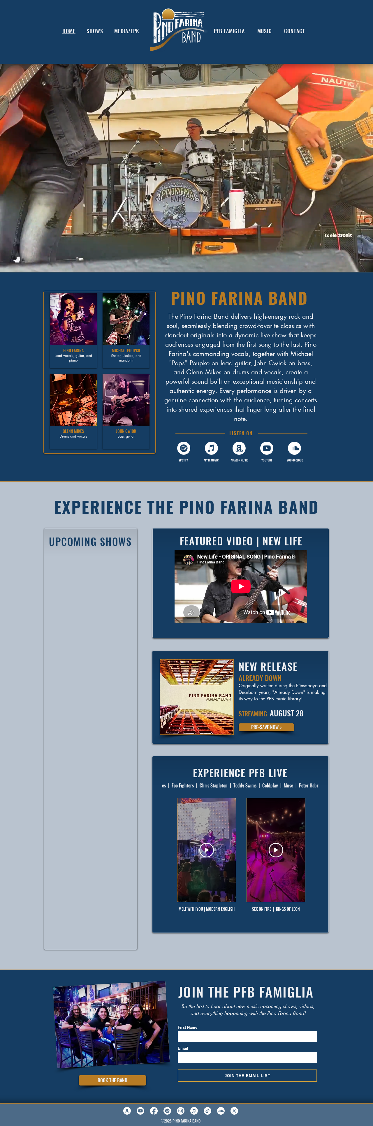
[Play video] (206, 850)
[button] (73, 330)
